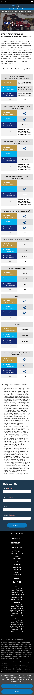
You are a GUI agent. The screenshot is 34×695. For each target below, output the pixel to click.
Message (9, 515)
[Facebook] (14, 582)
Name (8, 488)
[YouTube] (20, 582)
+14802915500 (17, 564)
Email (8, 497)
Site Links (16, 538)
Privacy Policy (19, 681)
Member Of (15, 543)
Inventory (15, 534)
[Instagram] (17, 582)
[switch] (32, 2)
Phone (5, 506)
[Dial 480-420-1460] (6, 2)
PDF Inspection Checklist (24, 83)
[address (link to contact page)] (2, 2)
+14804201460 (17, 558)
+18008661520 (17, 575)
